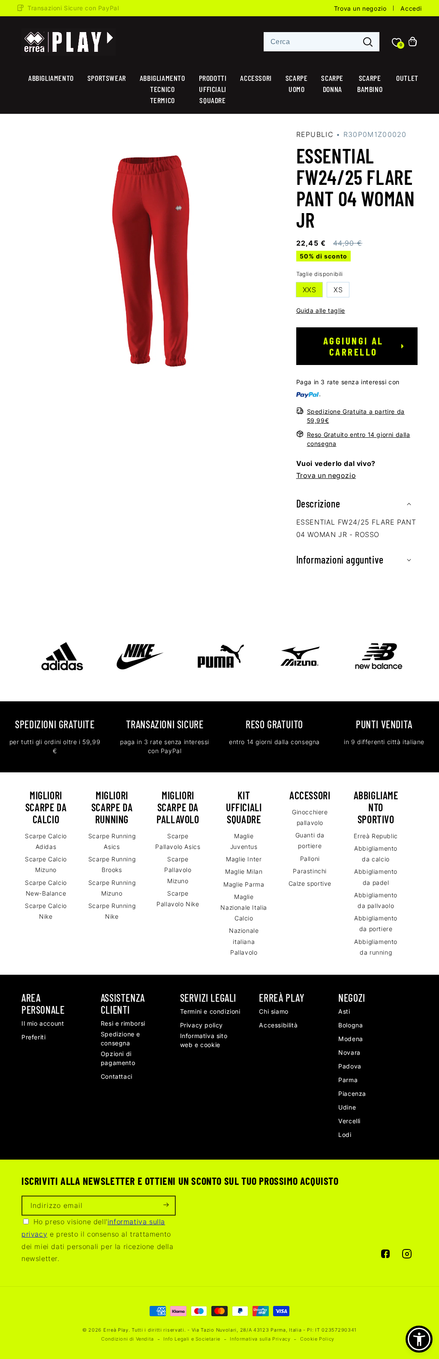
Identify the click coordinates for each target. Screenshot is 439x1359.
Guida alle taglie (320, 310)
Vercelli (349, 1121)
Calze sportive (310, 883)
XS (338, 289)
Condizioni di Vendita (127, 1339)
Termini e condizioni (210, 1011)
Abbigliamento (51, 78)
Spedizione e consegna (120, 1038)
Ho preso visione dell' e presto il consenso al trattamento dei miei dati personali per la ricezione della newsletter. (97, 1240)
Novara (349, 1052)
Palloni (310, 858)
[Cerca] (368, 42)
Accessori (255, 78)
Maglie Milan (243, 871)
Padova (349, 1066)
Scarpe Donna (332, 83)
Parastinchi (310, 871)
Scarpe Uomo (297, 83)
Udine (347, 1107)
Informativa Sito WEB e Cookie (204, 1040)
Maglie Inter (244, 859)
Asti (344, 1011)
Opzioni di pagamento (118, 1058)
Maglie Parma (243, 884)
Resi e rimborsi (123, 1023)
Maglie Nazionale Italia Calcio (243, 907)
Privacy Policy (201, 1025)
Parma (348, 1079)
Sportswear (106, 78)
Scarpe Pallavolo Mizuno (177, 869)
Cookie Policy (317, 1339)
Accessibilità (278, 1025)
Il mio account (42, 1023)
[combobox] (321, 41)
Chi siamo (273, 1011)
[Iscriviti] (165, 1206)
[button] (357, 503)
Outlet (407, 78)
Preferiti (33, 1037)
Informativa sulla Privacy (260, 1339)
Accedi (411, 8)
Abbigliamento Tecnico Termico (162, 89)
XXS (309, 289)
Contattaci (116, 1076)
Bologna (350, 1025)
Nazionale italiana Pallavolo (244, 941)
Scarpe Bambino (369, 83)
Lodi (344, 1134)
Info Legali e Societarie (191, 1339)
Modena (350, 1038)
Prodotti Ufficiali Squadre (213, 89)
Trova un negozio (360, 8)
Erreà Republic (375, 836)
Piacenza (352, 1093)
